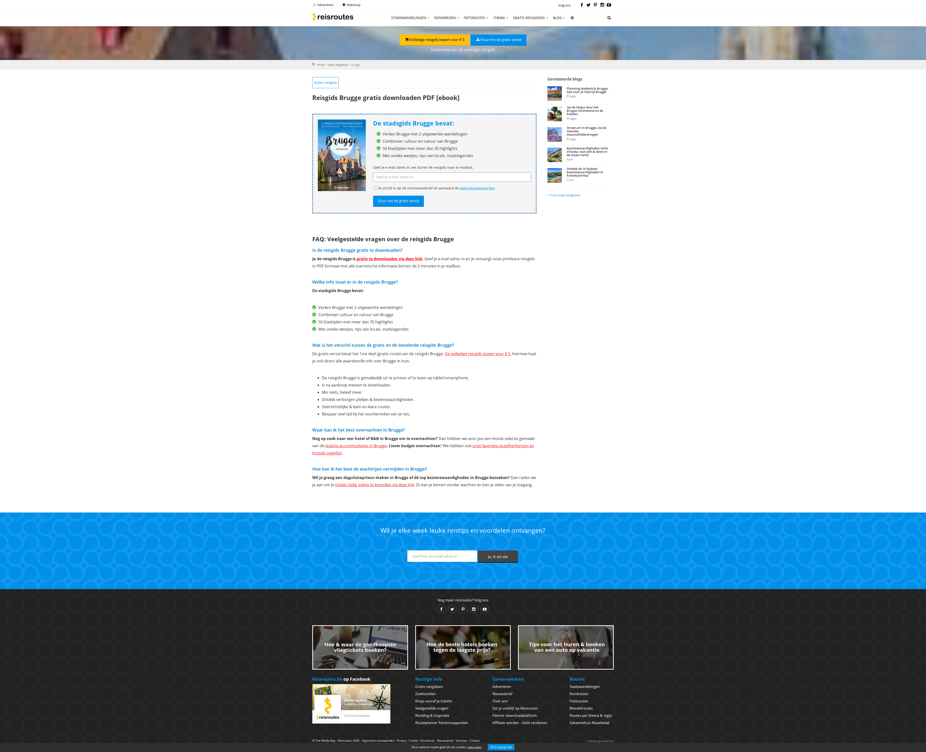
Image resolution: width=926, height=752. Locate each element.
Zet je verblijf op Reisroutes (515, 708)
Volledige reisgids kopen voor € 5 (437, 39)
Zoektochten (425, 693)
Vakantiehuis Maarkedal (589, 722)
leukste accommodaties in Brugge (356, 445)
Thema (499, 17)
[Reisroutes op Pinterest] (595, 5)
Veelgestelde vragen (431, 708)
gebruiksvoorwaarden (477, 188)
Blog (557, 17)
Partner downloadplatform (514, 715)
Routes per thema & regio (591, 715)
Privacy (401, 741)
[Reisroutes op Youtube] (609, 5)
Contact (474, 741)
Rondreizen (445, 17)
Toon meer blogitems (565, 195)
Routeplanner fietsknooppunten (441, 722)
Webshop (353, 5)
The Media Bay (325, 741)
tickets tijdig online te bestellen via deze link (374, 484)
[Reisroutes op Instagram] (602, 5)
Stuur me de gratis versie (501, 39)
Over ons (500, 701)
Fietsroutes (474, 17)
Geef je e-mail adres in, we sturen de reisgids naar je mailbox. (423, 167)
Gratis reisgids (325, 82)
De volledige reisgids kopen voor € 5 (477, 353)
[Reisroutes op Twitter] (589, 5)
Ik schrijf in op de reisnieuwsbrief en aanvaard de (436, 188)
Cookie (413, 741)
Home (321, 65)
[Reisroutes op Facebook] (582, 5)
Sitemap (461, 741)
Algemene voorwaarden (378, 741)
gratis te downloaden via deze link (389, 258)
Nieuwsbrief (502, 693)
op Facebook (341, 679)
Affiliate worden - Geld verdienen (519, 722)
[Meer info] (572, 19)
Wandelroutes (581, 708)
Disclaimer (427, 741)
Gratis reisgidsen (529, 17)
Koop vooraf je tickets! (433, 701)
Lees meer (475, 747)
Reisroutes (332, 17)
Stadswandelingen (408, 17)
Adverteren (325, 5)
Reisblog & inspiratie (432, 715)
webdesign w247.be (600, 741)
